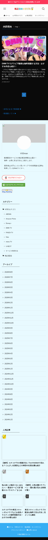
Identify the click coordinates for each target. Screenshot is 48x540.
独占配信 (8, 256)
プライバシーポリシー (18, 530)
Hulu (7, 237)
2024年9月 (9, 389)
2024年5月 (9, 404)
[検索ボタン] (43, 8)
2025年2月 (9, 364)
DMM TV (9, 228)
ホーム (11, 527)
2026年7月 (9, 277)
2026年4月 (9, 292)
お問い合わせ (32, 530)
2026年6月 (9, 282)
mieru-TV (9, 242)
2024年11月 (9, 379)
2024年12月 (9, 374)
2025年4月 (9, 353)
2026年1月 (9, 308)
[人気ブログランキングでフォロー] (13, 186)
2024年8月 (9, 394)
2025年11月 (9, 318)
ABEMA (8, 214)
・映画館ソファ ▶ (9, 113)
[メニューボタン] (4, 8)
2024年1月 (9, 420)
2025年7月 (9, 338)
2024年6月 (9, 399)
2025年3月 (9, 359)
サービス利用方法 (12, 251)
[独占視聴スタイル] (24, 8)
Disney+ (8, 223)
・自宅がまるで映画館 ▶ (12, 109)
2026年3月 (9, 297)
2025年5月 (9, 348)
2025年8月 (9, 333)
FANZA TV (9, 232)
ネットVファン (36, 527)
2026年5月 (9, 287)
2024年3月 (9, 409)
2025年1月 (9, 369)
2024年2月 (9, 414)
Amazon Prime (11, 219)
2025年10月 (9, 323)
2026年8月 (9, 272)
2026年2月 (9, 303)
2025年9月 (9, 328)
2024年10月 (9, 384)
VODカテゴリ (10, 209)
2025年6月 (9, 343)
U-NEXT (8, 246)
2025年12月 (9, 313)
